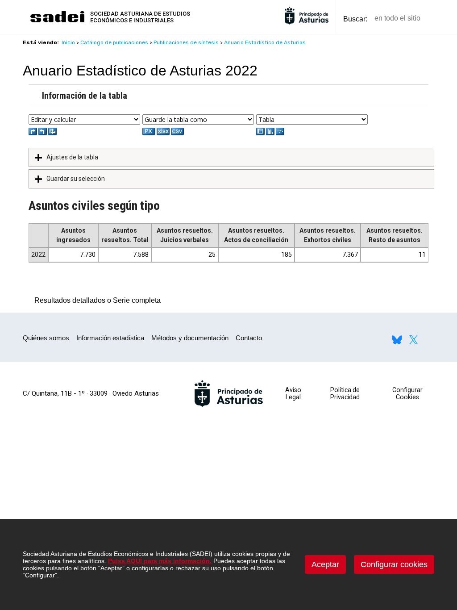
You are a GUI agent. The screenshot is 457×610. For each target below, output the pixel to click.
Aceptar (325, 564)
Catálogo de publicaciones (114, 42)
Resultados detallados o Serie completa (95, 300)
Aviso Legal (293, 393)
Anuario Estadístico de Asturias (265, 42)
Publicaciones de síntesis (186, 42)
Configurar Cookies (407, 393)
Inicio (68, 42)
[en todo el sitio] (442, 19)
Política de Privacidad (345, 393)
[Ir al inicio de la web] (57, 21)
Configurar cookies (394, 564)
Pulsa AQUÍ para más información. (160, 560)
